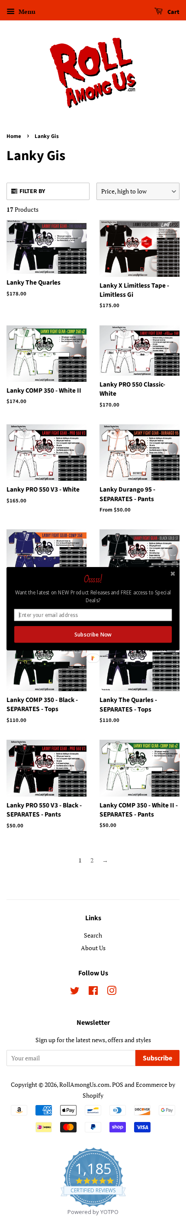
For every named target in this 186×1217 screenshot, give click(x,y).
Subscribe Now (92, 634)
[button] (93, 579)
